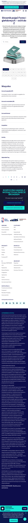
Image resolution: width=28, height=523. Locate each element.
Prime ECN (4, 232)
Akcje (3, 254)
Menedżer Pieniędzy (6, 292)
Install (24, 508)
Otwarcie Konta (5, 227)
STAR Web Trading (18, 234)
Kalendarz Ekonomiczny (19, 252)
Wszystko (6, 69)
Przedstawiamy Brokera (7, 288)
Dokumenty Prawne (18, 265)
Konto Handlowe (5, 229)
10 (22, 177)
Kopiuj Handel (17, 232)
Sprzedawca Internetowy (19, 236)
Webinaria (16, 254)
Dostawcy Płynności (18, 270)
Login (21, 7)
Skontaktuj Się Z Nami (6, 282)
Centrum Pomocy (5, 279)
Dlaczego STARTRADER (7, 263)
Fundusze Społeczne (18, 241)
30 (11, 179)
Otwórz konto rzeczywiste (11, 7)
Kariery (3, 277)
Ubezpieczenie (17, 267)
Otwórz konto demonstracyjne (14, 207)
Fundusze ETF (5, 257)
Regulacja (16, 263)
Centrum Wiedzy (17, 247)
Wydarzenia (4, 267)
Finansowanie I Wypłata (7, 234)
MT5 (15, 227)
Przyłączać (4, 290)
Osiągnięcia (4, 272)
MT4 (15, 229)
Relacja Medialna (5, 270)
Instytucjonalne (5, 295)
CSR (3, 265)
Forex (3, 247)
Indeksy (3, 252)
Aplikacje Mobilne (18, 239)
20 (25, 177)
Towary (3, 249)
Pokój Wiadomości (18, 249)
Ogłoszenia (4, 274)
